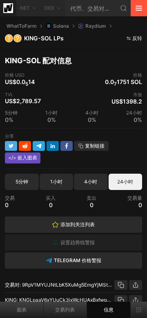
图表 (22, 310)
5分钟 (22, 182)
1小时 (56, 182)
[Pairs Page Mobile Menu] (139, 310)
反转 (137, 38)
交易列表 (65, 310)
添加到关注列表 (77, 224)
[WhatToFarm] (8, 8)
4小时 (90, 182)
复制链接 (95, 146)
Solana (61, 26)
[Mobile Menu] (139, 8)
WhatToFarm (22, 26)
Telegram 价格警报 (77, 260)
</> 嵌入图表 (22, 158)
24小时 (125, 182)
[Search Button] (124, 8)
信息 (109, 310)
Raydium (95, 26)
